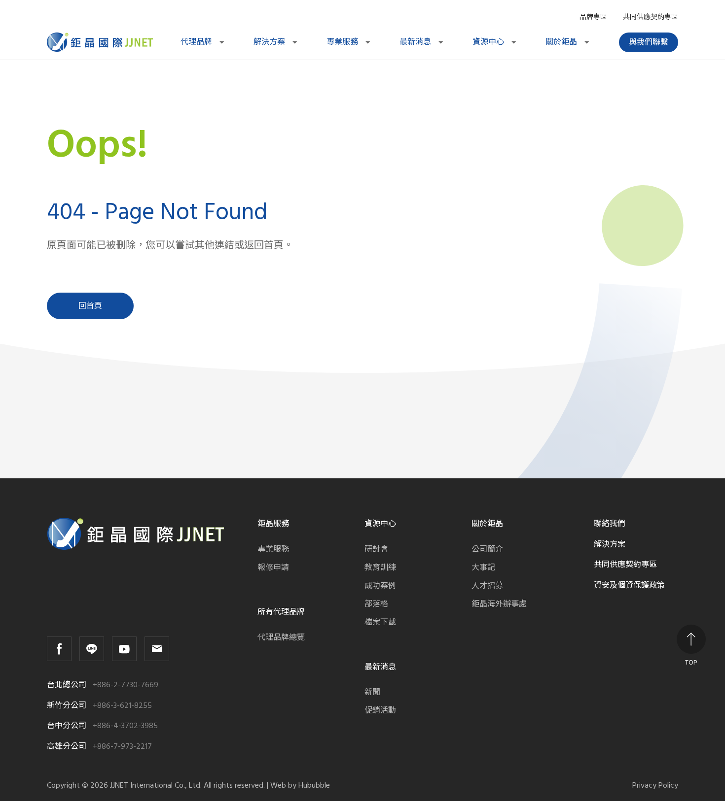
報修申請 (273, 567)
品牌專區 (593, 17)
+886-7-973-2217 (122, 746)
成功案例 (380, 585)
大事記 (483, 567)
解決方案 (270, 41)
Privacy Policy (655, 785)
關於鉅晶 (562, 41)
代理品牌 (197, 41)
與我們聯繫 (648, 42)
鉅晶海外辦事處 (499, 604)
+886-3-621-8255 (122, 706)
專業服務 (343, 41)
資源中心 (489, 41)
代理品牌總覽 (281, 637)
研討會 (376, 549)
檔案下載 (380, 622)
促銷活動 (380, 710)
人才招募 (487, 585)
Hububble (314, 785)
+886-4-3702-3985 (125, 726)
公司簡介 (487, 549)
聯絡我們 (609, 523)
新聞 (372, 692)
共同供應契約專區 (650, 17)
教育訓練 (380, 567)
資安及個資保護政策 (629, 585)
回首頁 (90, 306)
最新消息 (416, 41)
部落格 (376, 604)
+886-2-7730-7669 (125, 685)
